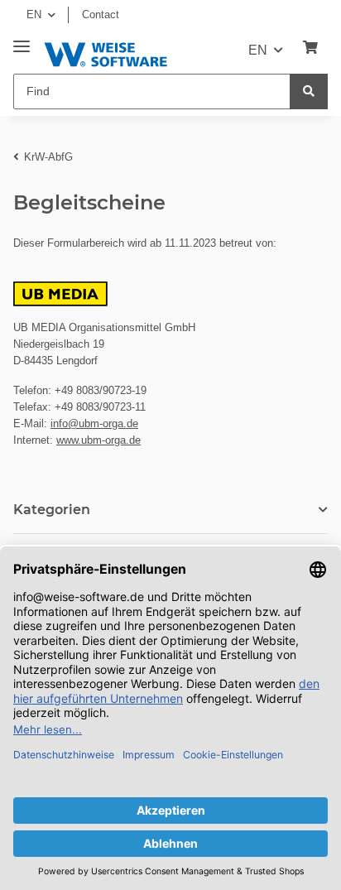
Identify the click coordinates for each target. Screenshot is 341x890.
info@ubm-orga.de (94, 423)
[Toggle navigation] (21, 40)
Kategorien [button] (51, 509)
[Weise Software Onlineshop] (105, 52)
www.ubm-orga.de (98, 440)
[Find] (309, 91)
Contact (100, 14)
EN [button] (33, 14)
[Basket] (310, 48)
